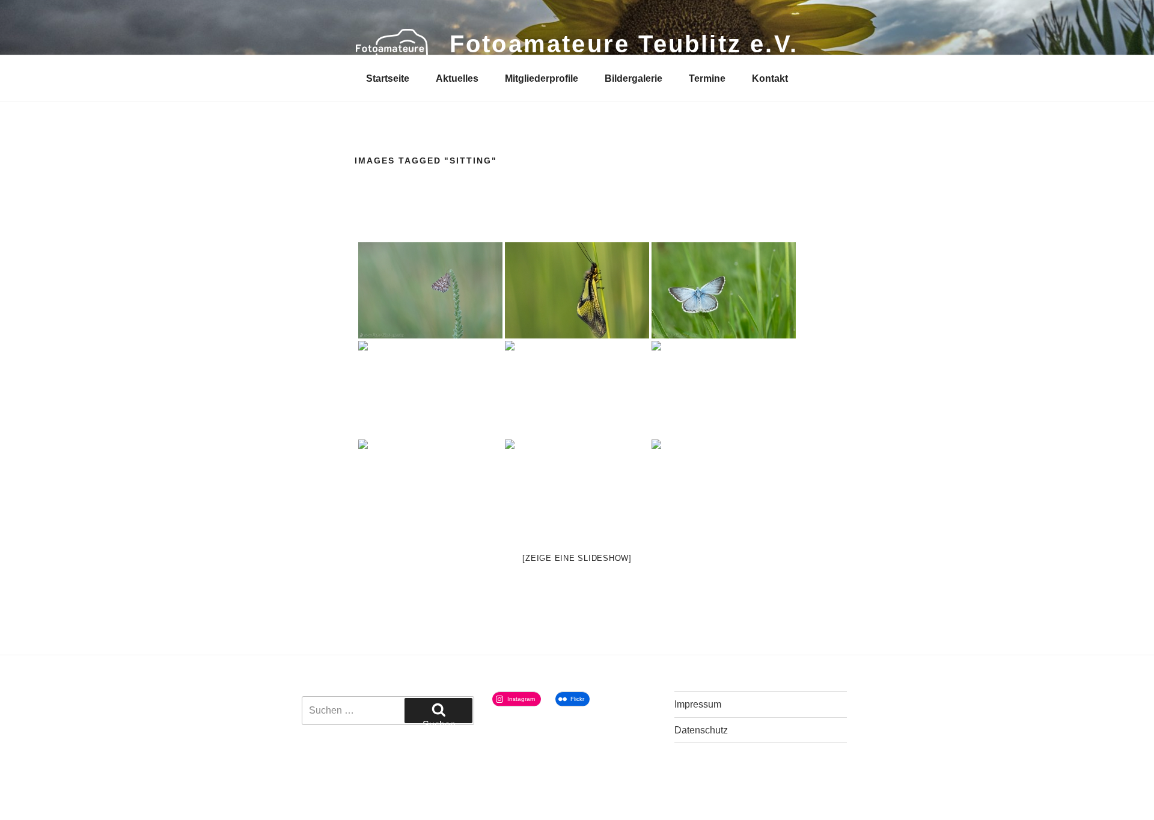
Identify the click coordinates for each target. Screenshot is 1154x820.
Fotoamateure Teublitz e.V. (624, 44)
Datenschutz (701, 730)
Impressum (697, 704)
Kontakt (770, 78)
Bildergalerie (633, 78)
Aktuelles (457, 78)
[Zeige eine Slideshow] (577, 558)
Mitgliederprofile (541, 78)
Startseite (387, 78)
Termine (707, 78)
